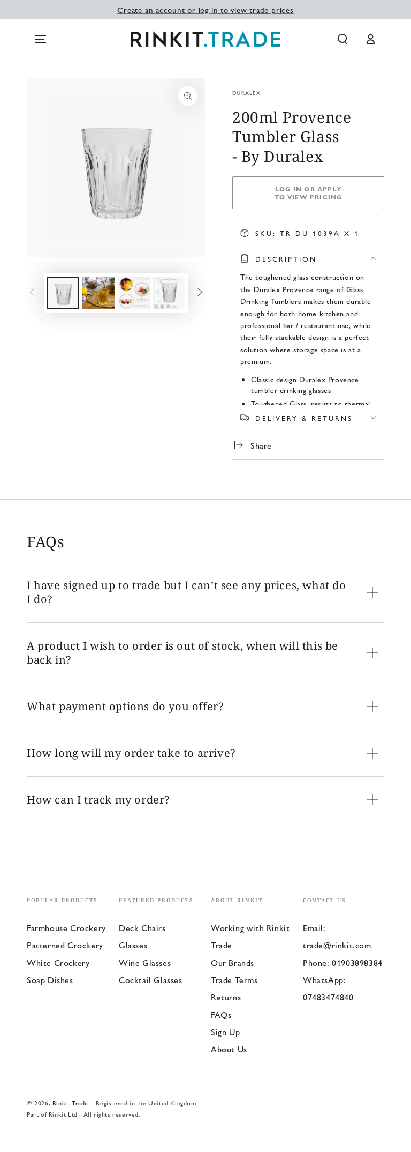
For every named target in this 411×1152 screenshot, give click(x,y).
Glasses (133, 945)
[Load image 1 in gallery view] (63, 293)
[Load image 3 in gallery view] (134, 293)
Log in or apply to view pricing (308, 192)
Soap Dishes (50, 979)
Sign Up (225, 1031)
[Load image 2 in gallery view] (98, 293)
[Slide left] (32, 293)
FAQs (221, 1014)
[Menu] (41, 39)
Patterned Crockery (65, 945)
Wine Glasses (145, 962)
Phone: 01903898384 (343, 962)
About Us (229, 1049)
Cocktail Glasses (150, 979)
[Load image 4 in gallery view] (169, 293)
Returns (226, 997)
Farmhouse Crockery (66, 927)
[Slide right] (200, 293)
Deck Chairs (142, 927)
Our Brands (232, 962)
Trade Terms (234, 979)
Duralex (246, 92)
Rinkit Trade (70, 1103)
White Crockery (58, 962)
